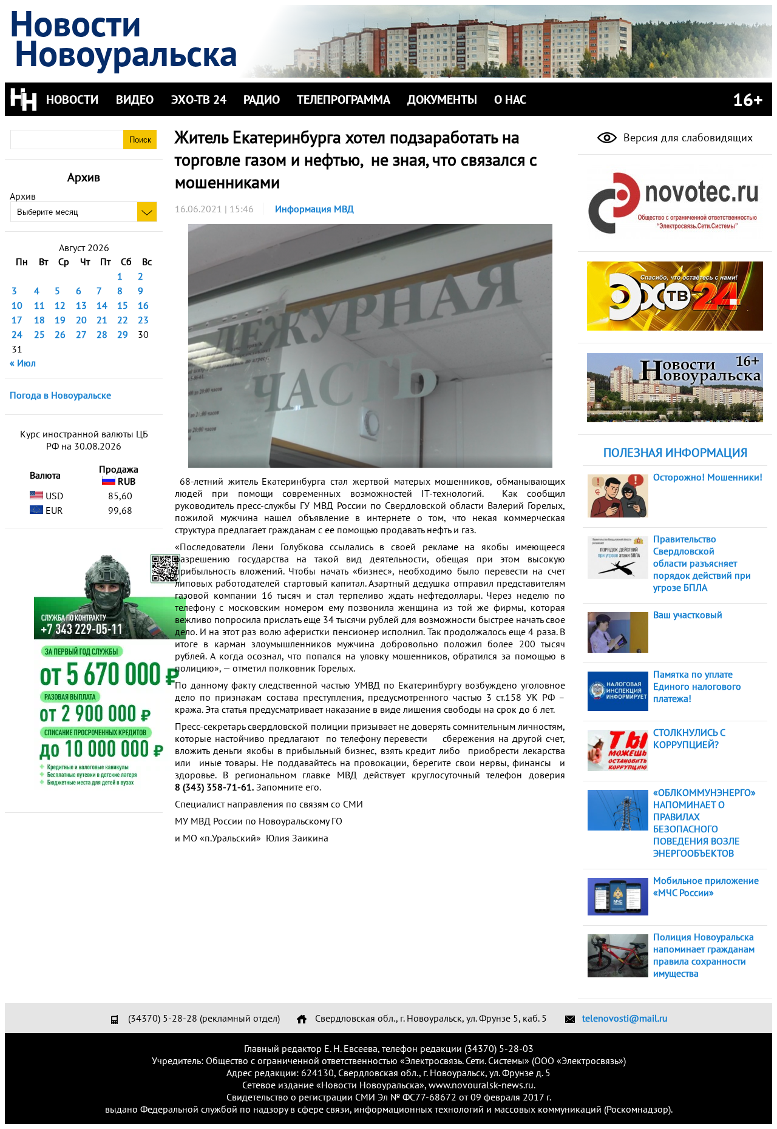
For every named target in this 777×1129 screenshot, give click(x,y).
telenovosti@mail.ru (625, 1018)
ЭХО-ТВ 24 (198, 99)
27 (81, 334)
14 (102, 305)
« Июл (23, 363)
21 (102, 320)
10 (17, 305)
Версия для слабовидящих (686, 137)
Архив (23, 196)
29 (122, 334)
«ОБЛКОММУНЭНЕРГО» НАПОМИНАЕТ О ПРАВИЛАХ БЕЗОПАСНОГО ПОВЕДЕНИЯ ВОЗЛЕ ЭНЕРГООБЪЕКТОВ (704, 822)
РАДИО (261, 99)
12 (60, 305)
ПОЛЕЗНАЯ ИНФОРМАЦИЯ (675, 452)
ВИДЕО (135, 99)
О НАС (510, 99)
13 (81, 305)
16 (143, 305)
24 (17, 334)
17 (17, 320)
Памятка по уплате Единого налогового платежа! (697, 686)
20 (81, 320)
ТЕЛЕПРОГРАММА (343, 99)
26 (60, 334)
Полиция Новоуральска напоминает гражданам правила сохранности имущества (704, 955)
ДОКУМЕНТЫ (442, 99)
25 (39, 334)
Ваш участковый (687, 614)
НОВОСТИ (72, 99)
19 (60, 320)
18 (39, 320)
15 (122, 305)
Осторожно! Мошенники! (707, 477)
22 (122, 320)
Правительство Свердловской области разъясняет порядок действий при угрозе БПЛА (702, 563)
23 (143, 320)
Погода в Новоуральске (60, 395)
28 (102, 334)
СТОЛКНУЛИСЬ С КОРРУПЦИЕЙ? (689, 738)
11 (39, 305)
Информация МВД (314, 209)
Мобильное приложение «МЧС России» (706, 886)
